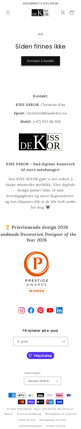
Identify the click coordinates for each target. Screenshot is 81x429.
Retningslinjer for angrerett (61, 413)
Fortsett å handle (40, 61)
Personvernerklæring (29, 413)
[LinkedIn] (59, 311)
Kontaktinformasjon (30, 425)
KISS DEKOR (24, 409)
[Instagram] (21, 311)
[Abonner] (63, 341)
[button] (8, 12)
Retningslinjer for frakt (53, 420)
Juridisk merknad (56, 425)
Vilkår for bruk (27, 420)
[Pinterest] (40, 311)
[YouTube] (50, 311)
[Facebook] (31, 311)
